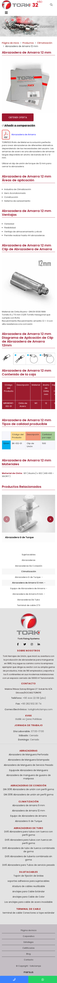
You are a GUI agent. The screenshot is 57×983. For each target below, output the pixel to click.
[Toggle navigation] (6, 13)
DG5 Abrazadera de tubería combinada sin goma (28, 858)
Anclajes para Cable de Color (28, 896)
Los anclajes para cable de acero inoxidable (28, 902)
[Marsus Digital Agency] (28, 972)
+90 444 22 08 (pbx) (34, 698)
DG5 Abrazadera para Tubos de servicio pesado (28, 865)
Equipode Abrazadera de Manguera (28, 770)
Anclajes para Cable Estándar (28, 891)
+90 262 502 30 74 (31, 703)
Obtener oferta (18, 117)
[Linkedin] (39, 644)
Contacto (28, 959)
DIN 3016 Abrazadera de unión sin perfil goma (28, 794)
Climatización (28, 571)
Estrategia (28, 942)
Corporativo (28, 936)
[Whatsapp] (42, 979)
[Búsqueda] (51, 5)
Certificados (28, 948)
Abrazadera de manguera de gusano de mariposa (28, 777)
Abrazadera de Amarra (23, 134)
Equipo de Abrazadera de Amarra (28, 588)
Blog (28, 953)
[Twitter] (24, 644)
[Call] (14, 979)
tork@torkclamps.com (40, 709)
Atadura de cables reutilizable (28, 886)
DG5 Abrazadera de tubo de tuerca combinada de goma (28, 850)
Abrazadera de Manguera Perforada (28, 754)
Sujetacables (28, 554)
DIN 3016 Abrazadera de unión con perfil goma (28, 789)
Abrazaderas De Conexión (28, 565)
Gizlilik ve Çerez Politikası (28, 719)
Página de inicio (28, 930)
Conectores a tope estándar (38, 912)
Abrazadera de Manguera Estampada (28, 759)
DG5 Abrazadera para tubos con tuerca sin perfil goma (28, 841)
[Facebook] (18, 644)
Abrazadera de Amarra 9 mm (28, 593)
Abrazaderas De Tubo (28, 599)
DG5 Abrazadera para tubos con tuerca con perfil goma (28, 833)
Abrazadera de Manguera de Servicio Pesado (28, 765)
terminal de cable (28, 909)
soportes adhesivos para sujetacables (28, 881)
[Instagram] (32, 644)
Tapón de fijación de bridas (28, 875)
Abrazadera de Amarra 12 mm (28, 582)
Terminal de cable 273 (28, 605)
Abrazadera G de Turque (28, 577)
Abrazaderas (28, 560)
